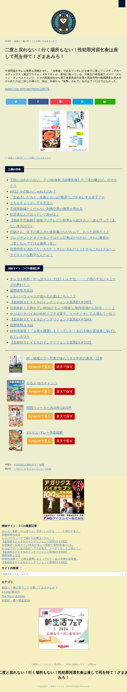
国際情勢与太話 (21, 290)
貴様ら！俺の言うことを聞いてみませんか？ (29, 158)
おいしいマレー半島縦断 (44, 432)
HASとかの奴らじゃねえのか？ (33, 191)
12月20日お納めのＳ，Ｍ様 (29, 464)
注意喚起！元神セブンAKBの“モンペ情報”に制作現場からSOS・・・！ (62, 308)
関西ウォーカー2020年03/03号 (49, 408)
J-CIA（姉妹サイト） (75, 664)
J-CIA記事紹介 (11, 592)
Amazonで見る (40, 367)
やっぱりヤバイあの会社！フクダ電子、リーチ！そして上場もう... (41, 548)
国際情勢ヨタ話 (21, 325)
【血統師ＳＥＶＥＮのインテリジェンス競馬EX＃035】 (51, 302)
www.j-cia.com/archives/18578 (27, 89)
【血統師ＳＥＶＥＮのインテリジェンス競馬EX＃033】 (51, 342)
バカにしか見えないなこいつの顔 (32, 468)
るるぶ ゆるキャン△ (41, 383)
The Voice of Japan (13, 596)
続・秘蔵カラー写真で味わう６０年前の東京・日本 (64, 358)
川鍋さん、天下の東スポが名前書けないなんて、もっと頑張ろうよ (59, 232)
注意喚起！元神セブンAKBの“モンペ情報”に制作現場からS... (37, 545)
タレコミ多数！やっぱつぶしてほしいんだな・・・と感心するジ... (41, 531)
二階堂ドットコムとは (41, 664)
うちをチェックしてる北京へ (31, 203)
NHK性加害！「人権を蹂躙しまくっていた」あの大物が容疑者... (40, 558)
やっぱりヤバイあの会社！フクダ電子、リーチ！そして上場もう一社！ (63, 313)
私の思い (58, 664)
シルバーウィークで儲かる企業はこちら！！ (43, 296)
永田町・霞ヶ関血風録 (16, 600)
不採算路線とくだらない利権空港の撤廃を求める (46, 209)
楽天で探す (64, 367)
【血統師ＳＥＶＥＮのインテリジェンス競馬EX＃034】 (51, 319)
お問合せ (92, 664)
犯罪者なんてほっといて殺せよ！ (35, 214)
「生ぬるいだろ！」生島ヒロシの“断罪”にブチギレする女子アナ (57, 197)
